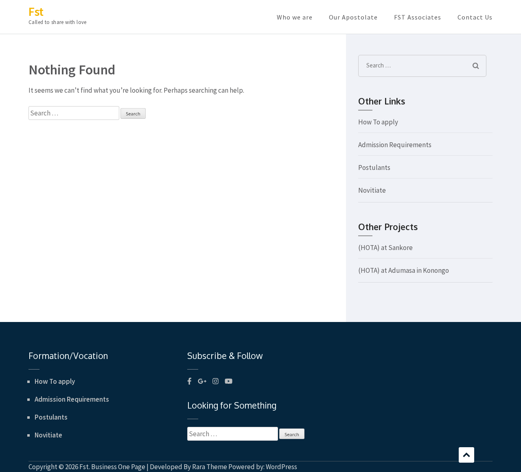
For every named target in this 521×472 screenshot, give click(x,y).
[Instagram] (215, 381)
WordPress (281, 466)
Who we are (295, 17)
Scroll (466, 455)
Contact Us (475, 17)
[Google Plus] (202, 381)
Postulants (374, 167)
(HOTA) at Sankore (385, 247)
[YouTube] (228, 381)
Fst (36, 11)
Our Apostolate (353, 17)
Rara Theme (209, 466)
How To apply (378, 121)
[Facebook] (189, 381)
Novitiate (372, 190)
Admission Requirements (394, 144)
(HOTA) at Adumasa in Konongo (403, 270)
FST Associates (417, 17)
